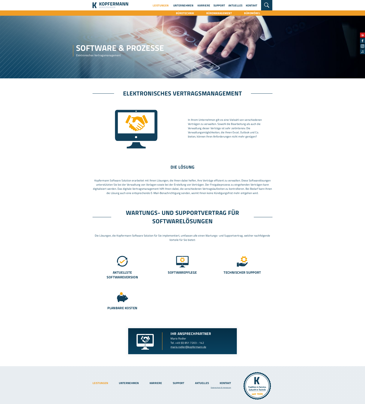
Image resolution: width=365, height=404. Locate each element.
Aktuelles (235, 5)
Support (219, 5)
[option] (182, 44)
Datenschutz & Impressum (221, 387)
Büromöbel (252, 13)
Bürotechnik (185, 13)
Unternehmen (183, 5)
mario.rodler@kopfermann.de (188, 347)
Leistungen (161, 5)
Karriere (203, 5)
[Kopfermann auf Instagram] (362, 46)
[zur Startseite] (110, 9)
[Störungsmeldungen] (362, 35)
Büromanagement (219, 13)
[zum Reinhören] (362, 51)
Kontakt (251, 5)
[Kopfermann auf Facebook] (362, 40)
